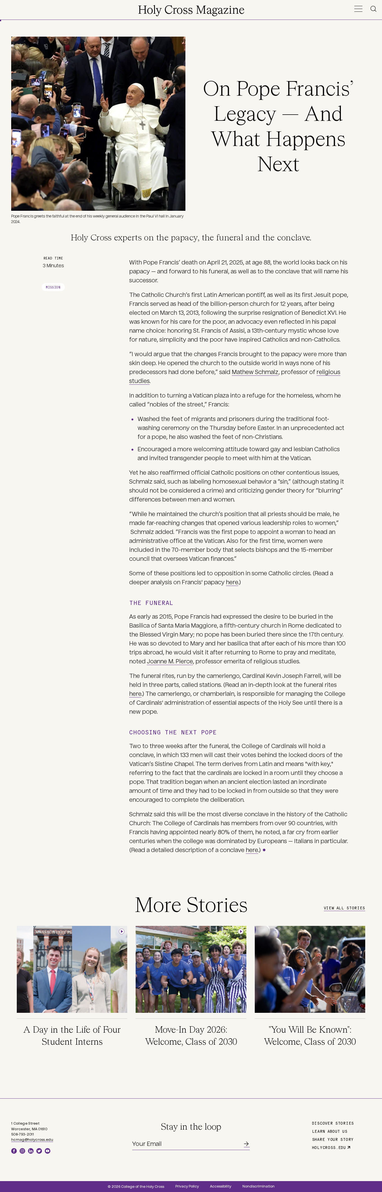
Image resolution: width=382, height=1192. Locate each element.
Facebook (14, 1151)
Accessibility (220, 1186)
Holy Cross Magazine (191, 10)
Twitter (39, 1151)
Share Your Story (333, 1139)
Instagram (22, 1151)
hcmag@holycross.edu (32, 1140)
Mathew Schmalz (255, 372)
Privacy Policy (187, 1186)
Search (374, 9)
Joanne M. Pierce (170, 661)
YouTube (47, 1151)
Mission (53, 287)
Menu (358, 9)
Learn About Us (330, 1131)
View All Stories (344, 907)
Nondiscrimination (258, 1186)
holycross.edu (329, 1147)
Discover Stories (333, 1123)
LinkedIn (31, 1151)
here (232, 582)
